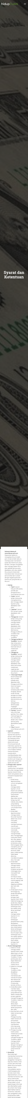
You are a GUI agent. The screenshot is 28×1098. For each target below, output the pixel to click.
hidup (9, 4)
